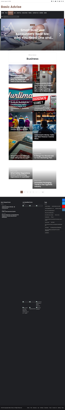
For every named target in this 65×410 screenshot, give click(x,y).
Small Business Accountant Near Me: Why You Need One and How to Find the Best (32, 36)
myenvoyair (47, 222)
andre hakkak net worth (56, 206)
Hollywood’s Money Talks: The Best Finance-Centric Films (44, 137)
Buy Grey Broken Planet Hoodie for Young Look (20, 128)
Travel (30, 12)
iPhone (52, 217)
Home (2, 12)
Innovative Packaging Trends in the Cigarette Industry (43, 185)
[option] (32, 34)
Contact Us (35, 12)
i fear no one (57, 214)
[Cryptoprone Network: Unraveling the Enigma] (32, 355)
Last (43, 192)
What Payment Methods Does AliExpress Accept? (20, 157)
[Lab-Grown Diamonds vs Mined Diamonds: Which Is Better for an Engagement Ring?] (39, 304)
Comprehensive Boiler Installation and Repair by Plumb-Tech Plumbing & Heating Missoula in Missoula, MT (43, 87)
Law (15, 12)
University (47, 227)
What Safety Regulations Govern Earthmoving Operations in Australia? (20, 175)
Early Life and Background (49, 210)
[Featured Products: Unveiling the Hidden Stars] (39, 355)
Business (10, 12)
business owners (58, 208)
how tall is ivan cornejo (49, 214)
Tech (6, 12)
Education (24, 12)
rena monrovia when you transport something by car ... (53, 225)
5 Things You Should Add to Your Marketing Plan (44, 157)
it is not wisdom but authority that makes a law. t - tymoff (54, 220)
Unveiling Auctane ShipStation (55, 227)
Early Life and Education (49, 212)
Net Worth (52, 222)
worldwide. (47, 232)
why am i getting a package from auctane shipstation (52, 230)
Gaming (41, 12)
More (45, 12)
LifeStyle (19, 12)
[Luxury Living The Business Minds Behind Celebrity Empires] (32, 303)
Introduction (47, 217)
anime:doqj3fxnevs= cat (49, 208)
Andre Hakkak (47, 206)
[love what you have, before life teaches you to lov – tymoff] (26, 355)
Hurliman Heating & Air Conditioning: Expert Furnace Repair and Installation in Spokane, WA (20, 106)
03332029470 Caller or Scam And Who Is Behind (44, 109)
